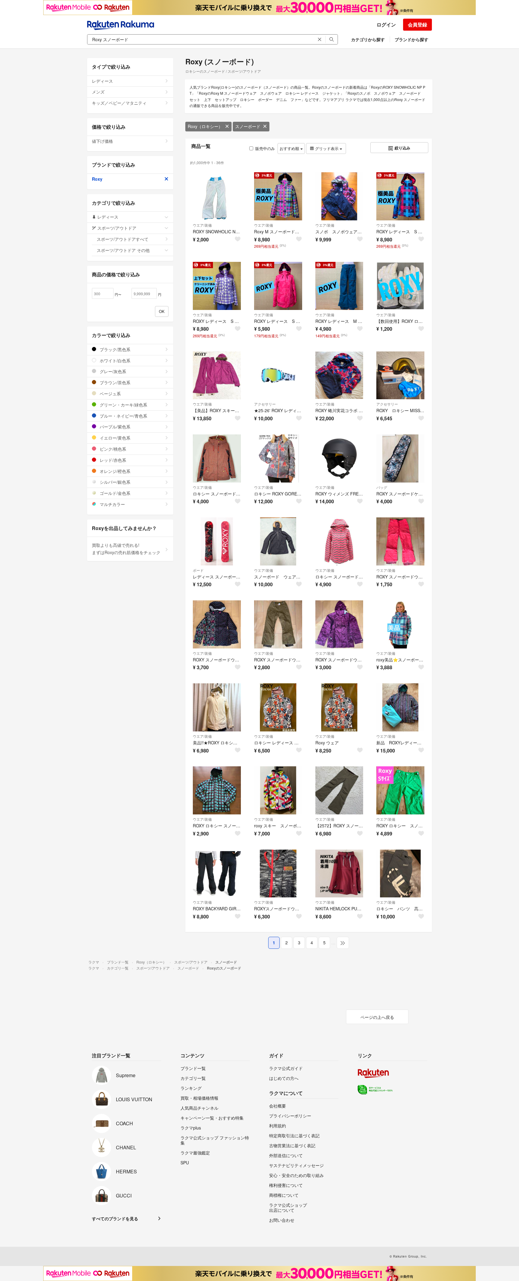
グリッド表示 (327, 148)
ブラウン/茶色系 (114, 382)
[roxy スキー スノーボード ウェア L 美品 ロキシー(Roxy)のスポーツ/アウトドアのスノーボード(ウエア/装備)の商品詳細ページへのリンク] (278, 790)
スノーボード (247, 126)
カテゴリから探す (368, 39)
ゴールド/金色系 (114, 493)
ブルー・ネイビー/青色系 (123, 416)
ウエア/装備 (202, 225)
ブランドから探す (411, 39)
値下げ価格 (102, 141)
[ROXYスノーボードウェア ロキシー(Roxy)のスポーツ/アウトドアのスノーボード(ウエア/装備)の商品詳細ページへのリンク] (278, 874)
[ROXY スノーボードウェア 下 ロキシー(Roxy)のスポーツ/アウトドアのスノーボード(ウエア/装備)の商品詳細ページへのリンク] (400, 541)
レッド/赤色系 (112, 460)
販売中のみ (265, 148)
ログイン (386, 24)
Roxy (97, 179)
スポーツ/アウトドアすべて (122, 239)
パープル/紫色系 (114, 427)
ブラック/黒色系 (114, 349)
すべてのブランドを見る (115, 1218)
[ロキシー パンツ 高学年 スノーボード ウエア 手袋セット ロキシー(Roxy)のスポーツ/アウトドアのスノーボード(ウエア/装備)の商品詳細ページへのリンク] (400, 874)
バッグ (381, 487)
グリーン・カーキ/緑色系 (123, 405)
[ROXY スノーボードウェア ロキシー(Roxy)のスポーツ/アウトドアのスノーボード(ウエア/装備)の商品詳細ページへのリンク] (217, 624)
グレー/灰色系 (112, 371)
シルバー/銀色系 (114, 482)
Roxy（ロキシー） (205, 126)
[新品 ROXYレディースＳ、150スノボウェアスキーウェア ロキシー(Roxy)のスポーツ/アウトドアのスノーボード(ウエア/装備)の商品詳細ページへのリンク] (400, 707)
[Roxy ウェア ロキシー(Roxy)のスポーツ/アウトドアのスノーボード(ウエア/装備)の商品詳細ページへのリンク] (339, 707)
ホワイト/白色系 (114, 360)
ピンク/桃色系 (112, 449)
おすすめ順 (290, 148)
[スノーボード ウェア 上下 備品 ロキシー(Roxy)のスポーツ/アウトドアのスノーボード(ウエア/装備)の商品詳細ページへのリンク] (278, 541)
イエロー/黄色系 (114, 438)
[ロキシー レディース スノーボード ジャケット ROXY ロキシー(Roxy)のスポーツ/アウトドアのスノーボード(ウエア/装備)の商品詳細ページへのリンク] (278, 707)
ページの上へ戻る (377, 1017)
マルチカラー (112, 504)
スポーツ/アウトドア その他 (123, 250)
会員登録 (417, 24)
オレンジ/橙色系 (114, 471)
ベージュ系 (110, 394)
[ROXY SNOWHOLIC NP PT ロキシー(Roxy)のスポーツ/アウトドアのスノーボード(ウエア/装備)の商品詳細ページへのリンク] (217, 196)
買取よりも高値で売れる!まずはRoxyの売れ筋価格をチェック (126, 548)
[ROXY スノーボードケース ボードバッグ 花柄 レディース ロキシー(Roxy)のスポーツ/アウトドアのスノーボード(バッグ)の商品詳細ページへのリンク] (400, 458)
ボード (198, 570)
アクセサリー (265, 403)
